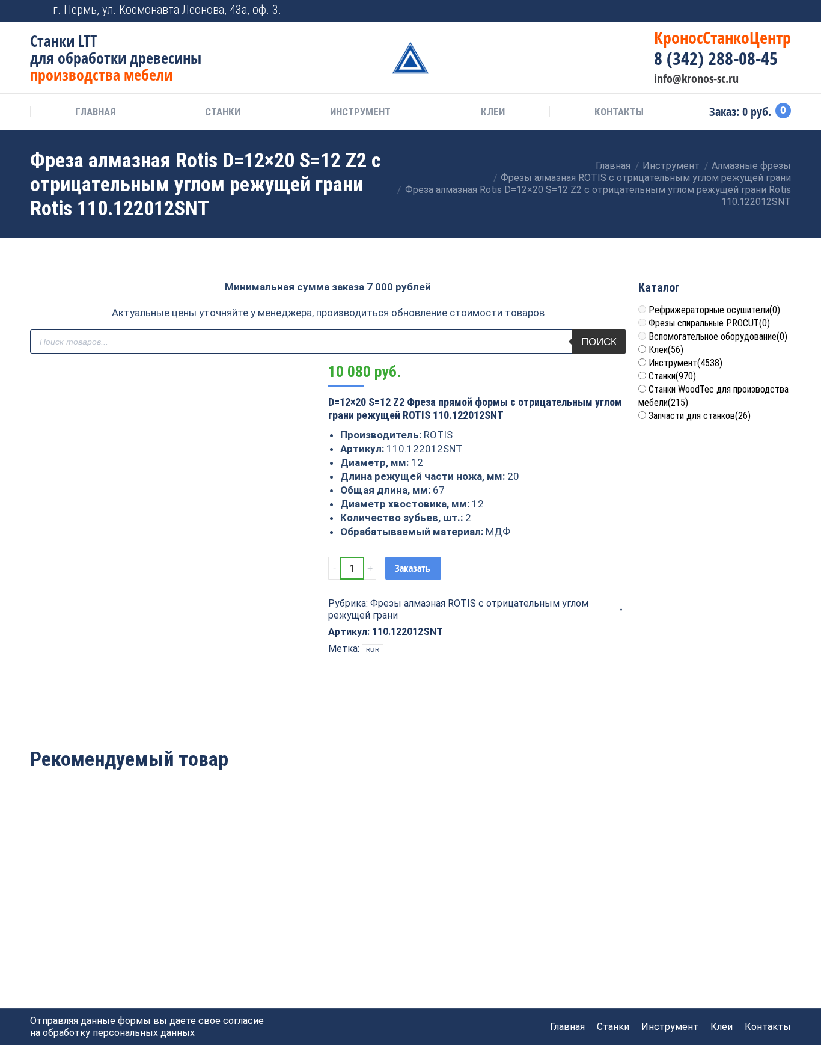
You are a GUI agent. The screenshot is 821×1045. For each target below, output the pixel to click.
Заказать (412, 568)
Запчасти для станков (700, 415)
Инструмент (685, 363)
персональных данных (144, 1032)
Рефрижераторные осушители (714, 310)
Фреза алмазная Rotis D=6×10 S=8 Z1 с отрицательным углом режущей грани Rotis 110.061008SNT (87, 897)
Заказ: (747, 112)
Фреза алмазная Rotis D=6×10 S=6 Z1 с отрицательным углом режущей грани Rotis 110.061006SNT (207, 897)
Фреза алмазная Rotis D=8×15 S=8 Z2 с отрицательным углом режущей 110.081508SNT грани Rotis (328, 904)
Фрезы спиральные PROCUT (709, 323)
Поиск (599, 342)
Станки (672, 376)
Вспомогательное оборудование (718, 336)
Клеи (666, 349)
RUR (372, 649)
